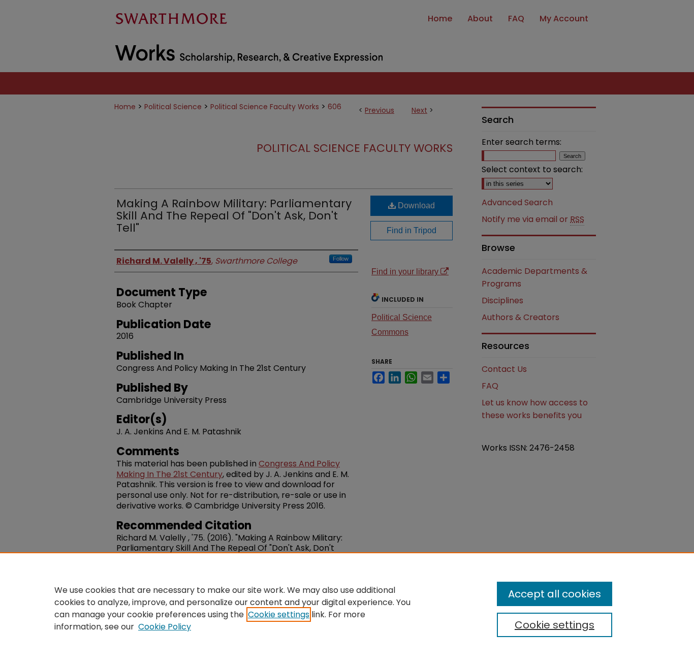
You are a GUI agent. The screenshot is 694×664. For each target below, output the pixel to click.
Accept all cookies (554, 594)
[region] (347, 608)
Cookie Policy (164, 627)
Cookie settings (278, 614)
